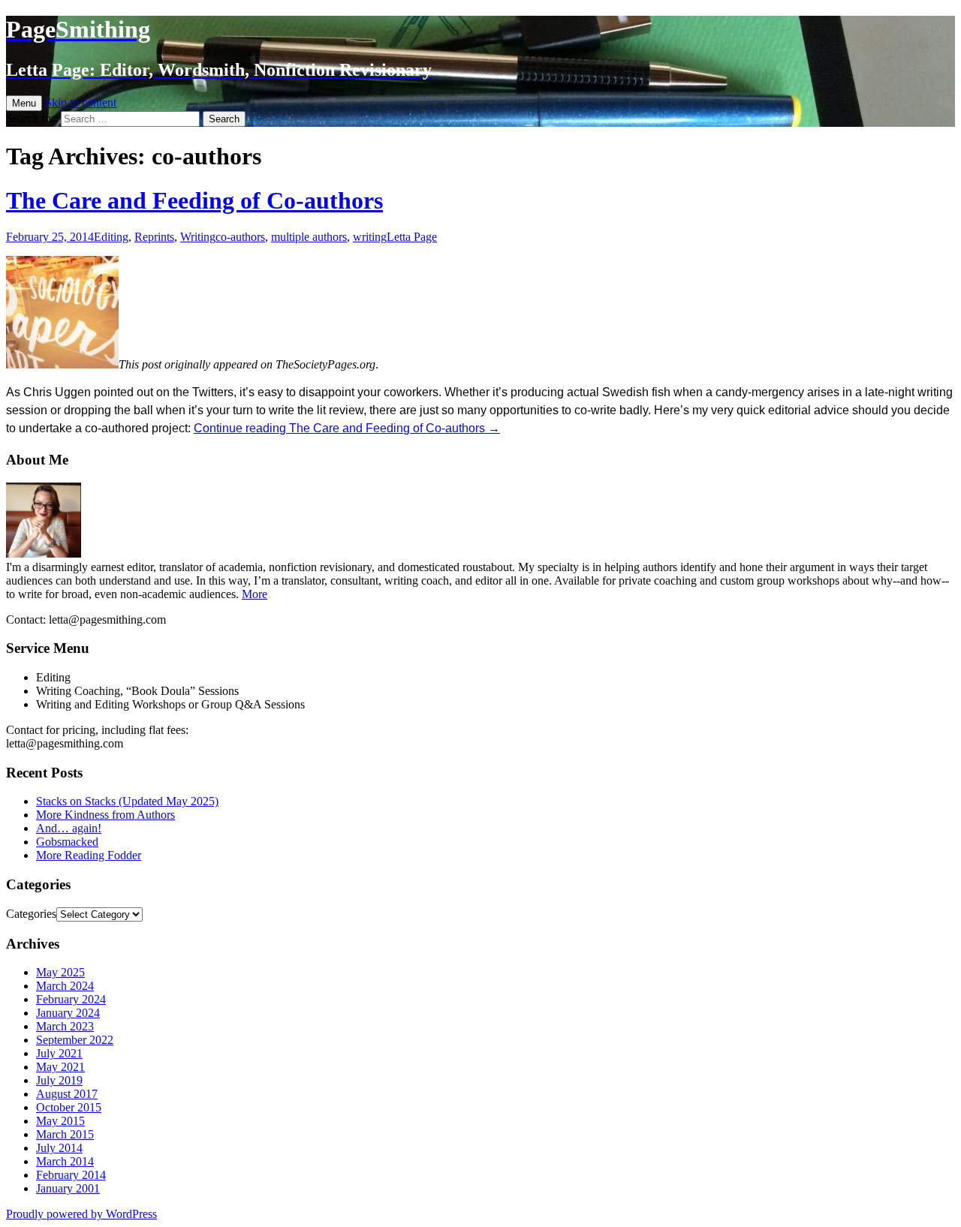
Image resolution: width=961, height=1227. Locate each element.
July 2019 (59, 1080)
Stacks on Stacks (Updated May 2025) (127, 801)
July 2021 (59, 1053)
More (254, 594)
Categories (31, 913)
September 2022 (74, 1039)
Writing (197, 236)
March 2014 (65, 1161)
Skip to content (80, 102)
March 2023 (65, 1026)
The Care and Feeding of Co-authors (194, 200)
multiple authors (309, 236)
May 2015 (60, 1120)
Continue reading (347, 428)
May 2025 (60, 972)
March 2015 (65, 1134)
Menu (24, 103)
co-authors (240, 236)
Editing (111, 236)
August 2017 (67, 1093)
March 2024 (65, 985)
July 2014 (59, 1147)
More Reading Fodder (88, 855)
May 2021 (60, 1066)
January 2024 (68, 1012)
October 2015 (68, 1107)
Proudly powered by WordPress (81, 1213)
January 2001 (68, 1188)
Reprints (154, 236)
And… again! (68, 828)
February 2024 (71, 999)
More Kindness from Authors (105, 814)
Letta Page (412, 236)
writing (370, 236)
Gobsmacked (67, 841)
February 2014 (71, 1174)
